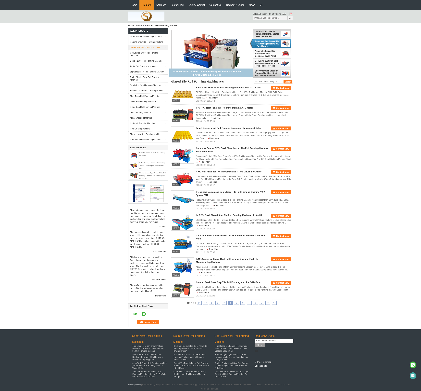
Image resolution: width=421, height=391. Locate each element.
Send (259, 345)
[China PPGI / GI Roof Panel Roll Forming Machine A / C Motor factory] (182, 114)
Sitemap (267, 362)
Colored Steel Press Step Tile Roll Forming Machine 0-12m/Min (228, 282)
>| (274, 303)
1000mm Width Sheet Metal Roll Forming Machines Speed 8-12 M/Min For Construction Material (149, 374)
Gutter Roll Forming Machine (143, 101)
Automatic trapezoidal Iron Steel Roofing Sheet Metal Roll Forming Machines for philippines (147, 357)
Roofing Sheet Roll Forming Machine (146, 42)
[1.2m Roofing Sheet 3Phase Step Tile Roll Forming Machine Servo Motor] (133, 165)
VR (261, 4)
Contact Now (282, 88)
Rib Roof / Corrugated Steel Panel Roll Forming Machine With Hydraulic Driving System (190, 348)
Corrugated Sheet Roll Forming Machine (144, 54)
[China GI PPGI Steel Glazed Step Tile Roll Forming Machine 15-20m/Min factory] (182, 222)
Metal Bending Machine (140, 112)
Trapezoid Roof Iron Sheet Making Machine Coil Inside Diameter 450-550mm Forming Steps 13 (147, 348)
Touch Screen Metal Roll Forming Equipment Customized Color (228, 128)
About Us (161, 4)
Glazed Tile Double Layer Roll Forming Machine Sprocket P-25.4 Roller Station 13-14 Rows (191, 365)
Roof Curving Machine (140, 129)
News (252, 4)
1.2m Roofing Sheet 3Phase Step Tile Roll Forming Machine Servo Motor (152, 165)
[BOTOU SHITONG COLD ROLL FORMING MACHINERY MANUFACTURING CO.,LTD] (146, 16)
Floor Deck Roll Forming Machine (145, 96)
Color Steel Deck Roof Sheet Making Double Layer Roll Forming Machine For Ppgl (189, 374)
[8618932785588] (413, 365)
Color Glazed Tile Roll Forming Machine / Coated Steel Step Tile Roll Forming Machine (267, 34)
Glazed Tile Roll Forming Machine (145, 47)
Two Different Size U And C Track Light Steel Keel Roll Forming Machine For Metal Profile (232, 374)
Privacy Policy (134, 385)
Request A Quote (235, 4)
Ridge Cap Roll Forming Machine (145, 107)
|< (199, 303)
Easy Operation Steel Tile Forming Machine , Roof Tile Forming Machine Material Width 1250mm (266, 73)
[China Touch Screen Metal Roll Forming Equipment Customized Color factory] (182, 134)
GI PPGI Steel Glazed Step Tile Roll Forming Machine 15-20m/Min (229, 215)
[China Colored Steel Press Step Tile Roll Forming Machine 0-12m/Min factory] (182, 289)
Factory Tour (177, 4)
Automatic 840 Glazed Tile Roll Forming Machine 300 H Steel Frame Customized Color (267, 43)
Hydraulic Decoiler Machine (142, 123)
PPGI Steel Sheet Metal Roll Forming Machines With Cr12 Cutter (228, 87)
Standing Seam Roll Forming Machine (147, 91)
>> (268, 303)
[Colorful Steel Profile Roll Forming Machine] (133, 155)
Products (146, 4)
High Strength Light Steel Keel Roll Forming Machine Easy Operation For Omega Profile (231, 357)
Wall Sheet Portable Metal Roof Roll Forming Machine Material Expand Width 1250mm (189, 357)
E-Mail (258, 362)
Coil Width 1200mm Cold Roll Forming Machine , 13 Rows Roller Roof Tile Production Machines (267, 63)
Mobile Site (262, 366)
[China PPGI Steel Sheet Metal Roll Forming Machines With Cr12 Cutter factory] (182, 94)
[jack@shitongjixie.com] (413, 375)
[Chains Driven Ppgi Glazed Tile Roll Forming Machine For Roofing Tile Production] (133, 175)
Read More (213, 98)
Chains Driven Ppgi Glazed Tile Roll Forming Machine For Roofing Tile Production (152, 175)
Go (290, 18)
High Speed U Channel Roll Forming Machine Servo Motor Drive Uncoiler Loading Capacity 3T (231, 348)
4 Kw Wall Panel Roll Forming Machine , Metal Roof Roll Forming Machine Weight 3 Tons (149, 365)
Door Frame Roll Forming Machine (145, 140)
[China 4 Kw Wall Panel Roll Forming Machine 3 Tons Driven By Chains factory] (182, 178)
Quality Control (197, 4)
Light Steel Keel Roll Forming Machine (147, 72)
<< (205, 303)
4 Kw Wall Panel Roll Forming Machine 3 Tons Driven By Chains (228, 171)
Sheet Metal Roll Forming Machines (146, 36)
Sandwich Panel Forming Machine (145, 85)
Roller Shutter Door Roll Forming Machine (144, 78)
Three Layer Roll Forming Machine (145, 134)
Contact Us (215, 4)
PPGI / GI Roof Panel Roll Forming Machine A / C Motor (224, 108)
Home (134, 4)
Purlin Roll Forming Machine (143, 66)
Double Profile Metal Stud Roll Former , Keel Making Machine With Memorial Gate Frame (232, 365)
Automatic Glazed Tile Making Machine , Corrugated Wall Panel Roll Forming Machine (265, 53)
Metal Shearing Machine (141, 118)
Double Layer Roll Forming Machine (146, 61)
